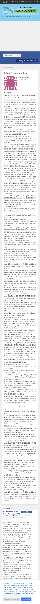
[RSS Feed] (4, 2)
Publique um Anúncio (27, 61)
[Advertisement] (20, 36)
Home (4, 67)
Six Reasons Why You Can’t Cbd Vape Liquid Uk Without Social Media (16, 513)
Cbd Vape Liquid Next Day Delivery (14, 315)
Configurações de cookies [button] (11, 599)
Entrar (35, 2)
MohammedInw (19, 517)
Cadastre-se (29, 2)
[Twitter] (6, 2)
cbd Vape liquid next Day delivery (16, 98)
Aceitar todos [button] (26, 599)
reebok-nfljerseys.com (11, 464)
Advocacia (8, 517)
